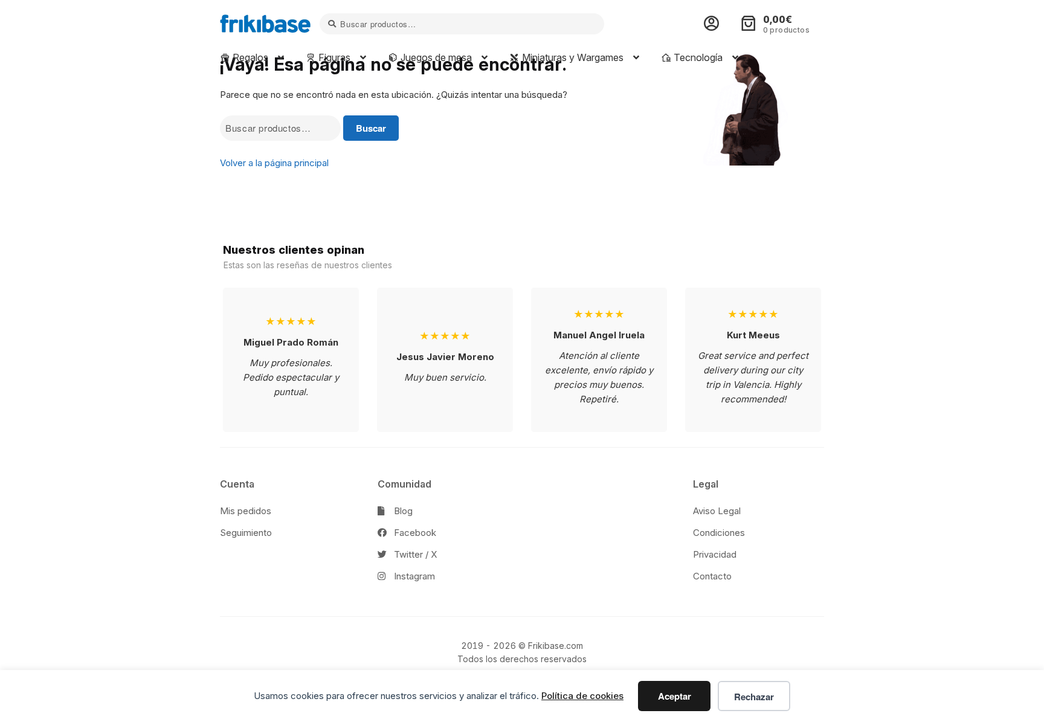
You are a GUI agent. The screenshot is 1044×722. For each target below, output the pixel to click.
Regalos (249, 57)
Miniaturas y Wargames (572, 57)
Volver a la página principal (274, 163)
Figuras (333, 57)
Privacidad (714, 554)
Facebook (414, 532)
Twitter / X (414, 554)
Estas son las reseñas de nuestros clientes (308, 265)
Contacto (712, 576)
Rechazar (754, 696)
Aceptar (674, 696)
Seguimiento (246, 532)
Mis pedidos (245, 511)
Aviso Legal (717, 511)
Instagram (413, 576)
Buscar (371, 128)
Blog (402, 511)
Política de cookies (582, 695)
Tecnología (697, 57)
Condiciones (719, 532)
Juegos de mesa (435, 57)
